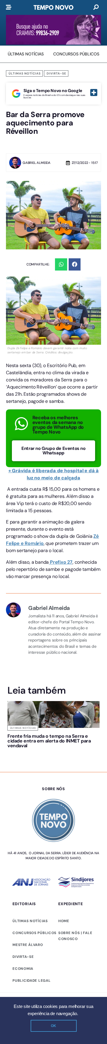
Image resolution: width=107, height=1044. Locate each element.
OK (53, 1026)
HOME (63, 935)
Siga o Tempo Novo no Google (52, 90)
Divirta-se (56, 73)
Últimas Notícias (25, 73)
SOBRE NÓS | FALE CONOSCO (75, 950)
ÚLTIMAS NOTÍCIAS (30, 935)
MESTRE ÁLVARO (27, 959)
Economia (22, 983)
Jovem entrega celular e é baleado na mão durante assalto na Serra (77, 743)
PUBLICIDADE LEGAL (31, 994)
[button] (61, 264)
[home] (53, 7)
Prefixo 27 (61, 562)
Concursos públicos (34, 947)
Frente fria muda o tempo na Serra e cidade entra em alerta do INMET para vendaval (27, 745)
